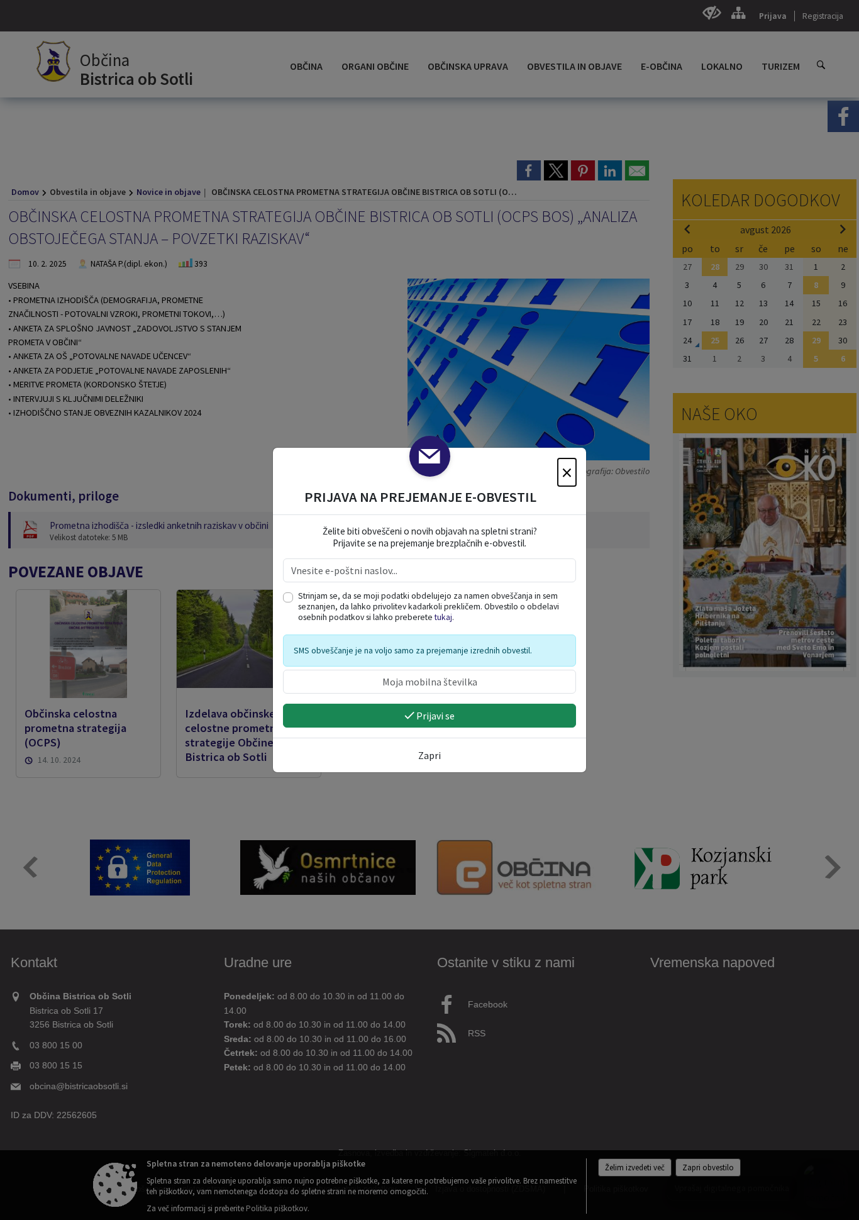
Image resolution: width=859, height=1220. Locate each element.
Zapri (429, 755)
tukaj (443, 617)
